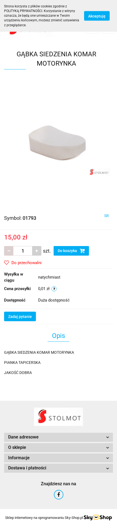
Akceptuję (97, 16)
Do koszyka (68, 251)
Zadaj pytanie (20, 316)
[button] (58, 437)
